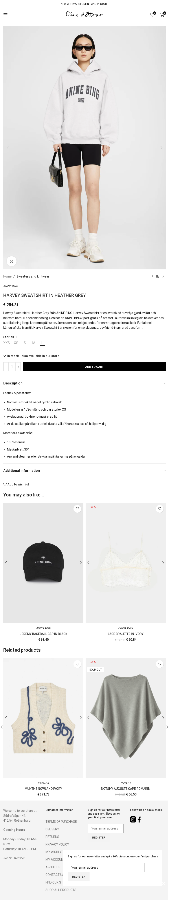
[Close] (163, 883)
